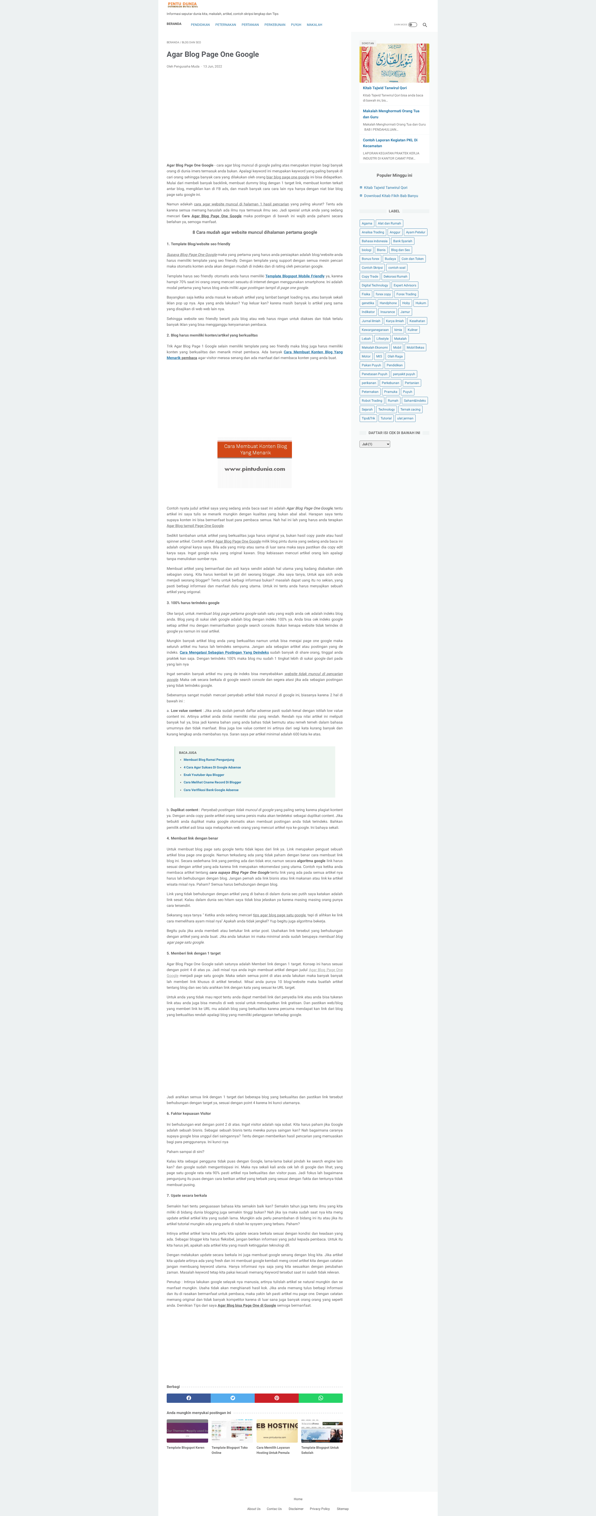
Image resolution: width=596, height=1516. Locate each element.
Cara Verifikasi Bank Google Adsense (211, 790)
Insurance (387, 312)
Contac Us (274, 1509)
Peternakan (225, 25)
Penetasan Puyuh (374, 374)
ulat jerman (405, 418)
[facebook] (189, 1398)
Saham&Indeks (415, 400)
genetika (368, 303)
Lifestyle (382, 338)
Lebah (366, 338)
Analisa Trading (373, 232)
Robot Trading (372, 400)
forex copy (383, 294)
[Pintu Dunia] (186, 5)
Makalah (314, 25)
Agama (367, 223)
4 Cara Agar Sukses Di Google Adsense (212, 767)
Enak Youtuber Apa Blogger (204, 775)
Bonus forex (370, 259)
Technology (386, 409)
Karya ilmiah (395, 321)
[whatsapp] (321, 1398)
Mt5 (379, 356)
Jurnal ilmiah (371, 321)
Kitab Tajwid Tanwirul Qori (385, 88)
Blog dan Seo (400, 250)
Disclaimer (296, 1509)
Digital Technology (375, 285)
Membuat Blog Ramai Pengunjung (209, 760)
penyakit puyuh (404, 374)
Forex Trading (406, 294)
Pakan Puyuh (371, 365)
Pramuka (390, 392)
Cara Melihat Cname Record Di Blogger (212, 782)
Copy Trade (370, 276)
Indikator (368, 312)
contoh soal (396, 267)
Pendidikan (200, 25)
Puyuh (296, 25)
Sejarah (367, 409)
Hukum (421, 303)
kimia (398, 330)
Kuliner (413, 330)
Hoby (406, 303)
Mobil (397, 347)
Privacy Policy (320, 1509)
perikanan (369, 383)
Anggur (395, 232)
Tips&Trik (368, 418)
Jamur (405, 312)
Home (298, 1499)
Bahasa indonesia (375, 241)
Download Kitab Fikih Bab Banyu (391, 196)
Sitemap (343, 1509)
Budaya (390, 259)
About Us (254, 1509)
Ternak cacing (410, 409)
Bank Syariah (402, 241)
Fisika (366, 294)
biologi (366, 250)
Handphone (388, 303)
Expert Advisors (405, 285)
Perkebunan (274, 25)
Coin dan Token (413, 259)
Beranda (174, 24)
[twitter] (233, 1398)
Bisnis (381, 250)
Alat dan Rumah (389, 223)
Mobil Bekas (415, 347)
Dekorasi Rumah (395, 276)
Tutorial (386, 418)
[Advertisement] (255, 107)
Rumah (393, 400)
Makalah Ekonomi (375, 347)
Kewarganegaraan (375, 330)
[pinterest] (277, 1398)
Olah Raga (395, 356)
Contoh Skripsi (372, 267)
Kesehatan (417, 321)
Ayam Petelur (415, 232)
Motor (366, 356)
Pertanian (250, 25)
